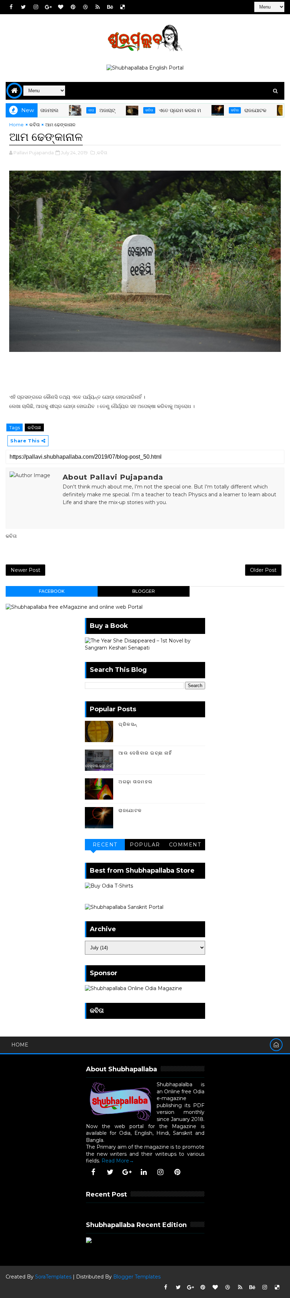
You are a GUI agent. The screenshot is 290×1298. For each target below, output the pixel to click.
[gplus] (48, 7)
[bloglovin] (60, 7)
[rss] (97, 7)
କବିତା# (34, 427)
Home (16, 124)
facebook (51, 591)
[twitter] (23, 7)
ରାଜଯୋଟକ (238, 110)
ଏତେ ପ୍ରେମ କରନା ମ (162, 110)
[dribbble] (85, 7)
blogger (143, 591)
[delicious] (122, 7)
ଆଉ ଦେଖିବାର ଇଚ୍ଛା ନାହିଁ (145, 753)
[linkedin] (143, 1172)
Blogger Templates (137, 1277)
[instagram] (35, 7)
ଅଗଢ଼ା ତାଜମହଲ (135, 781)
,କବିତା (101, 152)
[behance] (110, 7)
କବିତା (132, 110)
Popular (145, 844)
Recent (105, 844)
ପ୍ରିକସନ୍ (127, 724)
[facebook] (11, 7)
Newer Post (25, 570)
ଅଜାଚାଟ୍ (90, 110)
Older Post (263, 570)
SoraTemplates (53, 1277)
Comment (185, 844)
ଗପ (73, 110)
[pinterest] (73, 7)
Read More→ (118, 1161)
